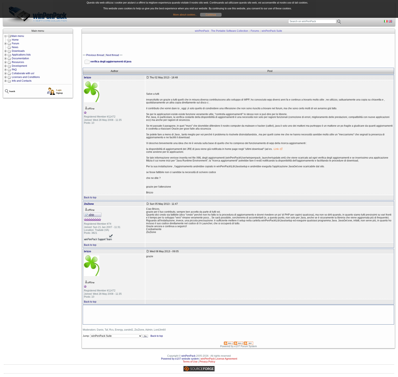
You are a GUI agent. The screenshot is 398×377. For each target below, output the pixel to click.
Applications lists (21, 54)
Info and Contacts (22, 80)
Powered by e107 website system (180, 358)
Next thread (112, 55)
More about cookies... (185, 14)
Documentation (20, 58)
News (15, 47)
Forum (15, 43)
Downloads (18, 51)
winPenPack (188, 355)
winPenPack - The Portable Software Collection (221, 30)
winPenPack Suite (272, 30)
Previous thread (95, 55)
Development (19, 65)
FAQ (14, 69)
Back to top (90, 197)
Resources (18, 62)
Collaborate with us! (23, 73)
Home (15, 39)
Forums (255, 30)
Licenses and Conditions (26, 77)
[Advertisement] (158, 43)
